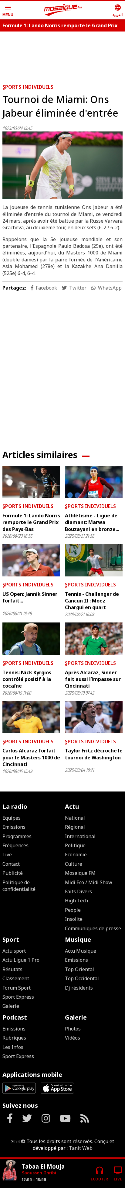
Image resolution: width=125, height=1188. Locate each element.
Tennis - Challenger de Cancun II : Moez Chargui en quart (92, 601)
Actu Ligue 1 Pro (20, 960)
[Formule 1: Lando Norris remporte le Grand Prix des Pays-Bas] (31, 482)
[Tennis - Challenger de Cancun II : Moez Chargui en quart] (94, 560)
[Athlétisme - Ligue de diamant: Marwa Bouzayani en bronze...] (94, 482)
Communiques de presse (93, 928)
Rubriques (14, 1037)
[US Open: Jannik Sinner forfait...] (31, 560)
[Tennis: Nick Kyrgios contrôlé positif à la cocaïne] (31, 638)
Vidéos (72, 1037)
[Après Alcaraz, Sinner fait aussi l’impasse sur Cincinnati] (94, 638)
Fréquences (15, 845)
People (73, 910)
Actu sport (14, 950)
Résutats (12, 969)
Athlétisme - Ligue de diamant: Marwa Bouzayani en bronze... (92, 522)
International (80, 836)
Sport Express (18, 997)
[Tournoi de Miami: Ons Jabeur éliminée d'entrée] (62, 165)
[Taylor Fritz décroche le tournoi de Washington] (94, 717)
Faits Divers (78, 891)
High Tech (76, 900)
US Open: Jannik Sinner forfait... (29, 597)
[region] (62, 55)
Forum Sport (16, 987)
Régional (75, 827)
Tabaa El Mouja (43, 1166)
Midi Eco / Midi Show (88, 882)
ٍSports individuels (27, 87)
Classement (15, 978)
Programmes (17, 836)
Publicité (12, 873)
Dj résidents (79, 987)
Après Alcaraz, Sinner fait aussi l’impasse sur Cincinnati (93, 679)
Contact (11, 864)
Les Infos (12, 1047)
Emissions (13, 827)
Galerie (10, 1006)
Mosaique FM (80, 873)
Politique (75, 845)
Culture (73, 864)
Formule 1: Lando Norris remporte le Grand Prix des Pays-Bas (31, 522)
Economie (76, 854)
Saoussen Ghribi (39, 1173)
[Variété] (9, 1171)
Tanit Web (81, 1148)
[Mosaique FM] (63, 10)
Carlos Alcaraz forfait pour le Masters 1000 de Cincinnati (31, 757)
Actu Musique (80, 950)
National (75, 818)
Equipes (11, 818)
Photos (73, 1028)
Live (7, 854)
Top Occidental (82, 978)
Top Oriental (79, 969)
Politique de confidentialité (18, 885)
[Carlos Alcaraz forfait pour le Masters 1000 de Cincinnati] (31, 717)
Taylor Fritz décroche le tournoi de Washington (94, 754)
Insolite (74, 919)
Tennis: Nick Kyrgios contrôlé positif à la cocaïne (26, 679)
